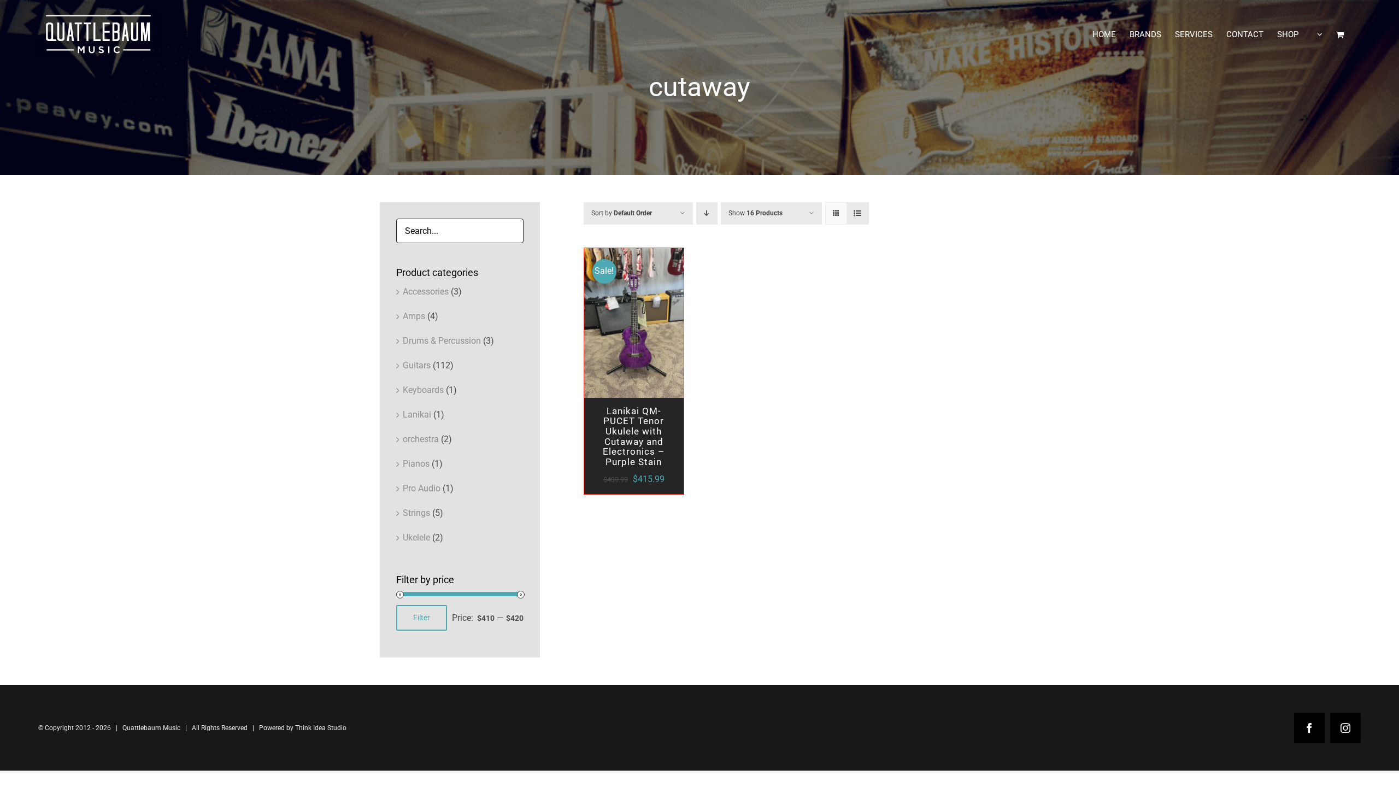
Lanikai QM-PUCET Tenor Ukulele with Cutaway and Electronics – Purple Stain (634, 436)
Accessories (426, 291)
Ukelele (416, 537)
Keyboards (423, 390)
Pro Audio (421, 488)
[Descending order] (707, 213)
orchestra (421, 439)
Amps (414, 316)
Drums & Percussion (442, 341)
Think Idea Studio (320, 728)
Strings (416, 513)
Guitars (417, 365)
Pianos (416, 464)
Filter (421, 617)
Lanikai (417, 414)
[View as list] (857, 213)
